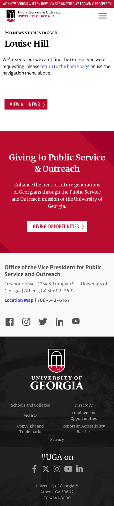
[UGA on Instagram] (58, 469)
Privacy (57, 439)
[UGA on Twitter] (46, 469)
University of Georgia (57, 369)
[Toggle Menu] (102, 16)
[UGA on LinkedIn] (79, 469)
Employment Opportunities (84, 416)
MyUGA (30, 415)
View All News (25, 104)
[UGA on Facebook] (35, 469)
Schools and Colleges (30, 405)
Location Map (19, 300)
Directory (83, 405)
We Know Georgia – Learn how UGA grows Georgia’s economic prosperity (57, 3)
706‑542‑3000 (57, 498)
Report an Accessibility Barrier (83, 429)
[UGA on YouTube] (69, 469)
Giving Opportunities (56, 226)
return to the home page (65, 66)
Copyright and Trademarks (30, 429)
